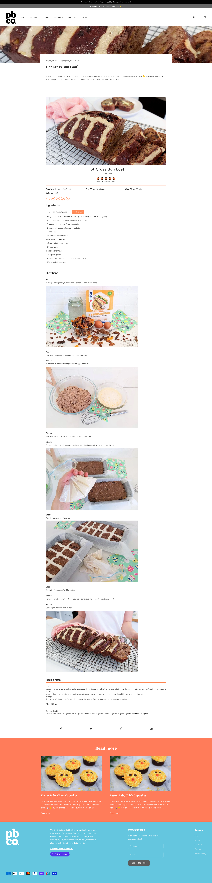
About (197, 840)
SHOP (23, 17)
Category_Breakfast (70, 60)
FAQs (196, 835)
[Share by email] (151, 728)
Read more (45, 813)
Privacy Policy (200, 853)
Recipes (45, 17)
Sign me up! (139, 863)
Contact (84, 17)
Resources (58, 17)
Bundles (34, 17)
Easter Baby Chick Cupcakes (59, 795)
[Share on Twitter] (91, 728)
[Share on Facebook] (61, 728)
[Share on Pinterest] (121, 728)
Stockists (198, 844)
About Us (72, 17)
